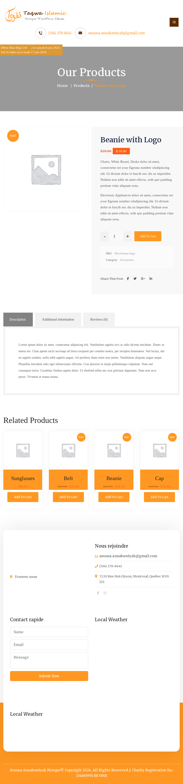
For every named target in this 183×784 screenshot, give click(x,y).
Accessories (127, 259)
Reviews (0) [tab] (99, 319)
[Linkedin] (151, 278)
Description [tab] (17, 319)
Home (62, 85)
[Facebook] (128, 278)
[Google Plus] (143, 278)
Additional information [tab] (58, 319)
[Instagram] (105, 593)
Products (82, 85)
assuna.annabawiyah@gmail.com (116, 33)
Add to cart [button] (23, 497)
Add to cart (148, 236)
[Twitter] (135, 278)
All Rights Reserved (110, 770)
